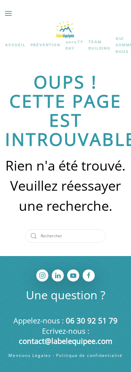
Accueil (15, 45)
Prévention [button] (45, 45)
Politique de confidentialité (89, 355)
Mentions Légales (29, 355)
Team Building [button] (99, 45)
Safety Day (75, 45)
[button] (8, 13)
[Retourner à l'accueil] (65, 29)
